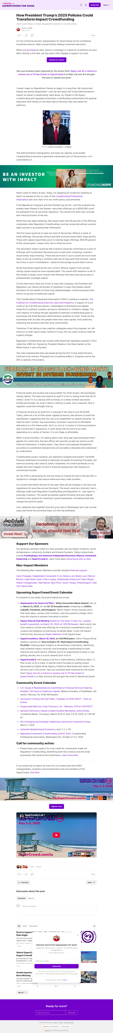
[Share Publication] (86, 5)
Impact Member (53, 634)
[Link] (13, 544)
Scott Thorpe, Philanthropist (77, 583)
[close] (77, 935)
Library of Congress (55, 147)
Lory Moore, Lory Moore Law (72, 576)
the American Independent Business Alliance (61, 555)
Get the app (65, 1026)
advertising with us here (79, 559)
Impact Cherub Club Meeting (34, 621)
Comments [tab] (21, 898)
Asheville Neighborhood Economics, (38, 729)
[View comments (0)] (26, 35)
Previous (24, 882)
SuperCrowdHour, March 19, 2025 (37, 638)
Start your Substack (52, 1026)
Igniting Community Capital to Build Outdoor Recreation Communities (54, 711)
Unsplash (68, 147)
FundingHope (31, 555)
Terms (61, 1022)
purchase (31, 50)
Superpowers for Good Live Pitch (37, 603)
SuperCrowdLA (40, 559)
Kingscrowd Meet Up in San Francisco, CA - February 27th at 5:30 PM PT (56, 706)
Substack (47, 1030)
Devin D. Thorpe (27, 28)
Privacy (55, 1022)
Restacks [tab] (31, 898)
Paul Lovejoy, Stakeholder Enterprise (61, 579)
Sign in (106, 5)
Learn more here (70, 755)
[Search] (81, 5)
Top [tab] (19, 926)
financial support (78, 570)
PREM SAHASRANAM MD (29, 983)
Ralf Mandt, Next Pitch (50, 583)
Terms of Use (67, 971)
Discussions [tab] (33, 926)
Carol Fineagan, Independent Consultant (36, 576)
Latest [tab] (24, 926)
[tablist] (25, 898)
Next (90, 882)
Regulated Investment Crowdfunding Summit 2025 (45, 733)
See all (21, 992)
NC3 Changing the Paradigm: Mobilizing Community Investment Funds (55, 721)
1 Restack (38, 867)
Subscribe (95, 5)
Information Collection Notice (56, 974)
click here (34, 772)
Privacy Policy (73, 974)
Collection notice (69, 1022)
